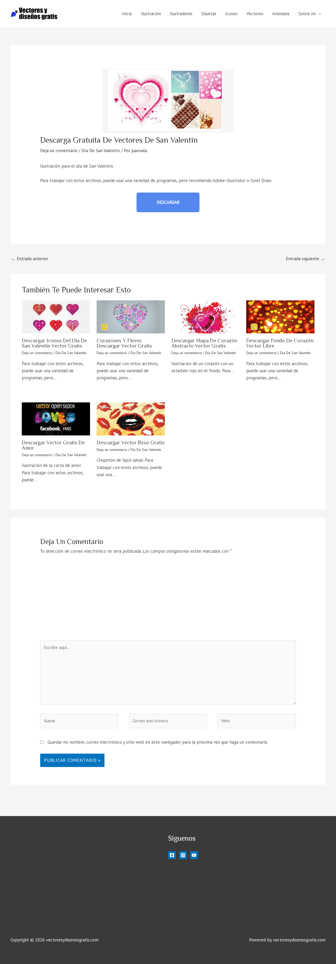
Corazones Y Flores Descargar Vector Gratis (124, 343)
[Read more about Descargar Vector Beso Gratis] (131, 418)
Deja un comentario (58, 150)
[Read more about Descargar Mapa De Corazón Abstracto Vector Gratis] (205, 316)
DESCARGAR (168, 202)
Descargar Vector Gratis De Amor (53, 445)
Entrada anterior (29, 259)
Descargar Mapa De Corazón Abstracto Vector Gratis (204, 343)
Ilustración (151, 14)
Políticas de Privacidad (280, 902)
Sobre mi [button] (307, 14)
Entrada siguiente (305, 259)
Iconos (231, 14)
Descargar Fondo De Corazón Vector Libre (279, 343)
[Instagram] (183, 855)
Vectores (254, 14)
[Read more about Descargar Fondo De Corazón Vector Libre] (280, 316)
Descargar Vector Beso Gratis (131, 442)
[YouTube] (194, 855)
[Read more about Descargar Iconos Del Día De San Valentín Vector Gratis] (56, 316)
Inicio (127, 14)
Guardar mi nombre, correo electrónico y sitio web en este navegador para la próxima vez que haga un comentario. (158, 742)
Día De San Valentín (101, 150)
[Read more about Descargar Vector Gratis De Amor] (56, 418)
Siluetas (208, 14)
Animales (281, 14)
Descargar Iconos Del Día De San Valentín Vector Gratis (54, 343)
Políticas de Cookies (278, 894)
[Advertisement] (168, 601)
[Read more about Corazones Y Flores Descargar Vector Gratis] (131, 316)
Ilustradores (181, 14)
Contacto (267, 909)
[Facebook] (172, 855)
